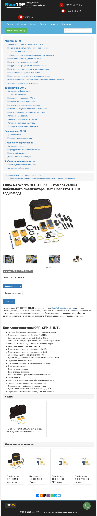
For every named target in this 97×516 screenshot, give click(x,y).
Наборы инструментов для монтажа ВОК (24, 58)
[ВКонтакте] (37, 495)
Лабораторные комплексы (20, 161)
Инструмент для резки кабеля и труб (22, 62)
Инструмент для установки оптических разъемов (28, 69)
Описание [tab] (9, 302)
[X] (44, 495)
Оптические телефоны (16, 146)
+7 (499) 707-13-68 (73, 5)
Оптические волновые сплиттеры (21, 123)
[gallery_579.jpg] (31, 259)
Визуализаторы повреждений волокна (23, 105)
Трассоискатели (14, 135)
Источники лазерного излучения (21, 102)
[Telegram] (59, 495)
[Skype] (55, 495)
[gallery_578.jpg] (54, 259)
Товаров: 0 (28, 17)
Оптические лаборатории (18, 168)
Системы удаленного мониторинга (21, 165)
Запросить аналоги (13, 286)
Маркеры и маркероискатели (19, 138)
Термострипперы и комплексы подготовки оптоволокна (30, 55)
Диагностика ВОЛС (15, 87)
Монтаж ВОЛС (13, 41)
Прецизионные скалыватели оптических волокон (27, 48)
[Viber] (48, 495)
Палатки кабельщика (16, 153)
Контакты (66, 24)
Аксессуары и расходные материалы (22, 83)
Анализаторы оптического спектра (22, 119)
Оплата (10, 24)
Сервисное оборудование (19, 142)
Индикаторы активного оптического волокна (26, 112)
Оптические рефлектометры (19, 91)
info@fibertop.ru (73, 11)
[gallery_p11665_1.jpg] (77, 259)
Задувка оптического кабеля (19, 51)
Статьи (43, 24)
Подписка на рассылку (16, 31)
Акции (33, 24)
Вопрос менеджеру (13, 293)
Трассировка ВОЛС (15, 131)
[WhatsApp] (52, 495)
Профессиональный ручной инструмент (24, 73)
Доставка (21, 24)
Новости (54, 24)
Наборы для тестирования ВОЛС (21, 98)
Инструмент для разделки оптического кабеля (26, 66)
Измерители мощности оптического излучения (27, 109)
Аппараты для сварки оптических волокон (25, 44)
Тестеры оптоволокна (16, 95)
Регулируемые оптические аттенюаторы (24, 150)
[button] (46, 267)
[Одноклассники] (41, 495)
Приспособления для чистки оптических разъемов (28, 76)
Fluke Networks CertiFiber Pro (63, 308)
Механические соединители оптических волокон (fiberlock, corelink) (35, 80)
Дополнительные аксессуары (19, 157)
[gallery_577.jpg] (8, 259)
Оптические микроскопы (17, 116)
